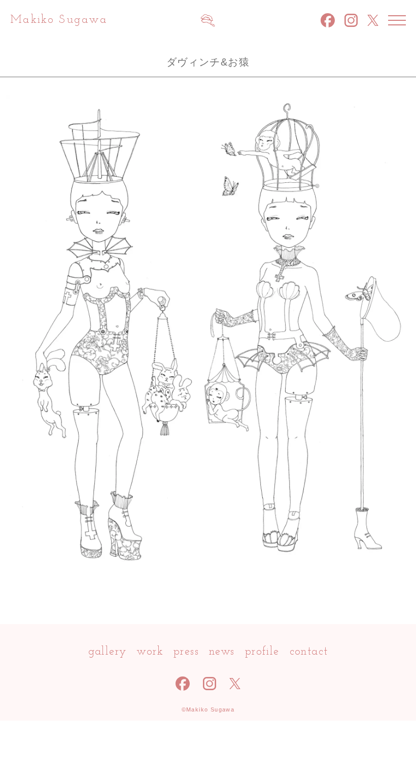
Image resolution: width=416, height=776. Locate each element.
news (222, 652)
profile (262, 652)
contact (309, 652)
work (149, 652)
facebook (328, 20)
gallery (107, 652)
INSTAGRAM (351, 20)
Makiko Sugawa (59, 20)
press (186, 652)
